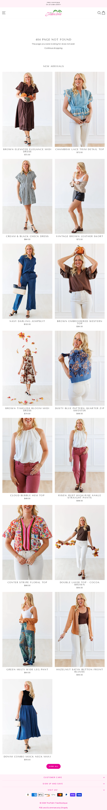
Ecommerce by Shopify (57, 808)
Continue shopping (53, 48)
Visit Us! (53, 790)
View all (53, 766)
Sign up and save (53, 783)
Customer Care (53, 777)
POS (40, 808)
